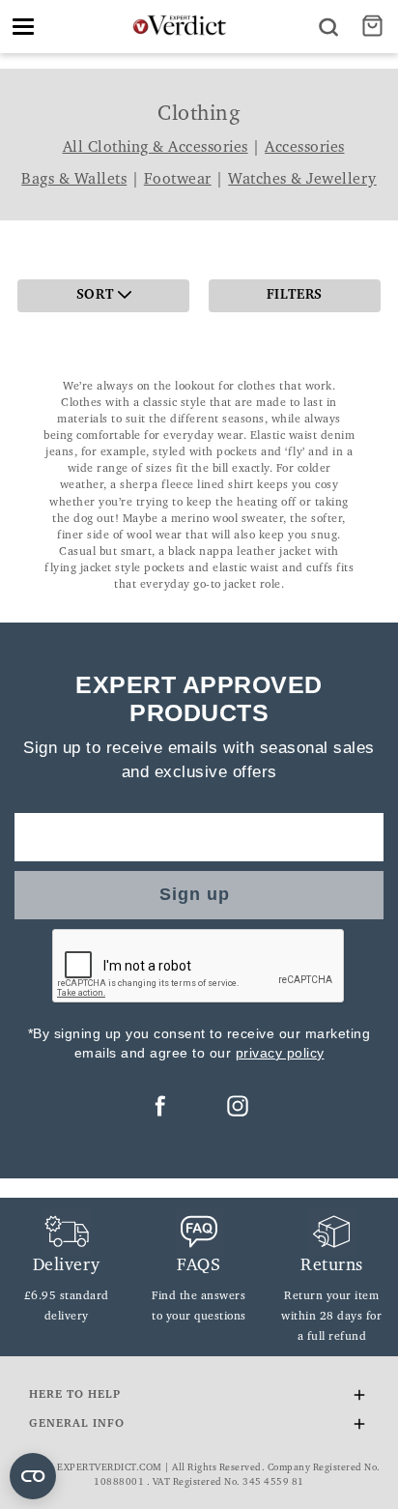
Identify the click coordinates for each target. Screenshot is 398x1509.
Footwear (178, 180)
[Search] (328, 26)
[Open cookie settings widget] (33, 1476)
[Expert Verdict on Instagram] (237, 1106)
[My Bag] (375, 26)
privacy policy (280, 1052)
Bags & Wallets (74, 180)
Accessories (305, 148)
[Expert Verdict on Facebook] (160, 1106)
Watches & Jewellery (302, 180)
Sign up (194, 894)
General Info (77, 1424)
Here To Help (75, 1395)
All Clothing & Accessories (155, 148)
